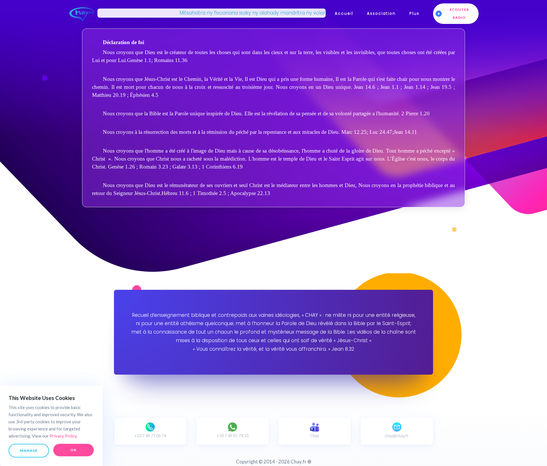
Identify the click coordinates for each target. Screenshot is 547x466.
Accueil (344, 13)
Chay (314, 435)
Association (381, 13)
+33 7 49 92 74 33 (232, 435)
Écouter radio (459, 13)
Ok (73, 450)
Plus (414, 13)
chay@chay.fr (397, 435)
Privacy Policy (63, 435)
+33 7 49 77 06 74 (150, 435)
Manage (29, 450)
